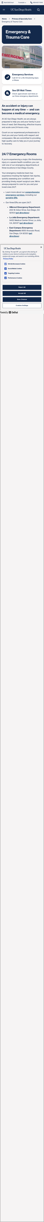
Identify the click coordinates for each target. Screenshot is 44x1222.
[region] (22, 733)
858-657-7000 (38, 2)
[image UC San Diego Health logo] (21, 10)
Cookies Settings (22, 305)
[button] (4, 10)
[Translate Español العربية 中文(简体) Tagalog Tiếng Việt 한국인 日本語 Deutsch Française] (22, 2)
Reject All (22, 287)
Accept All (22, 293)
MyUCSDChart (9, 2)
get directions (22, 213)
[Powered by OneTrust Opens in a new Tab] (9, 312)
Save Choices (22, 299)
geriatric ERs (11, 198)
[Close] (41, 247)
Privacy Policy (8, 258)
